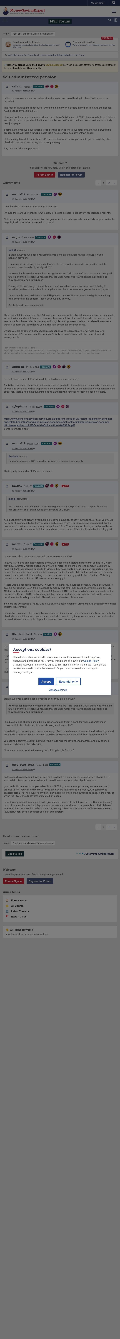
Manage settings (58, 689)
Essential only (68, 681)
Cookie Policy (91, 660)
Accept (46, 681)
